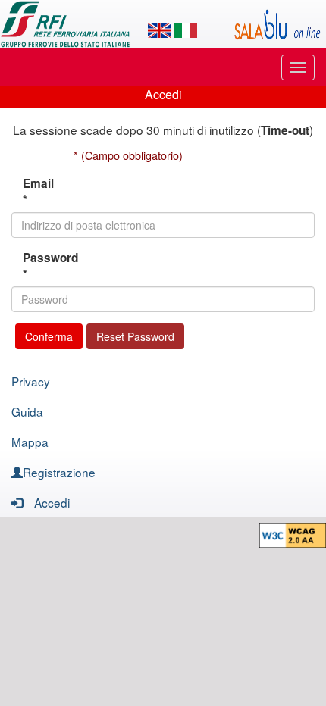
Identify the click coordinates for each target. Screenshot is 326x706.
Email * (38, 191)
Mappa (30, 441)
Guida (27, 411)
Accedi (52, 502)
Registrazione (59, 472)
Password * (42, 266)
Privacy (30, 381)
